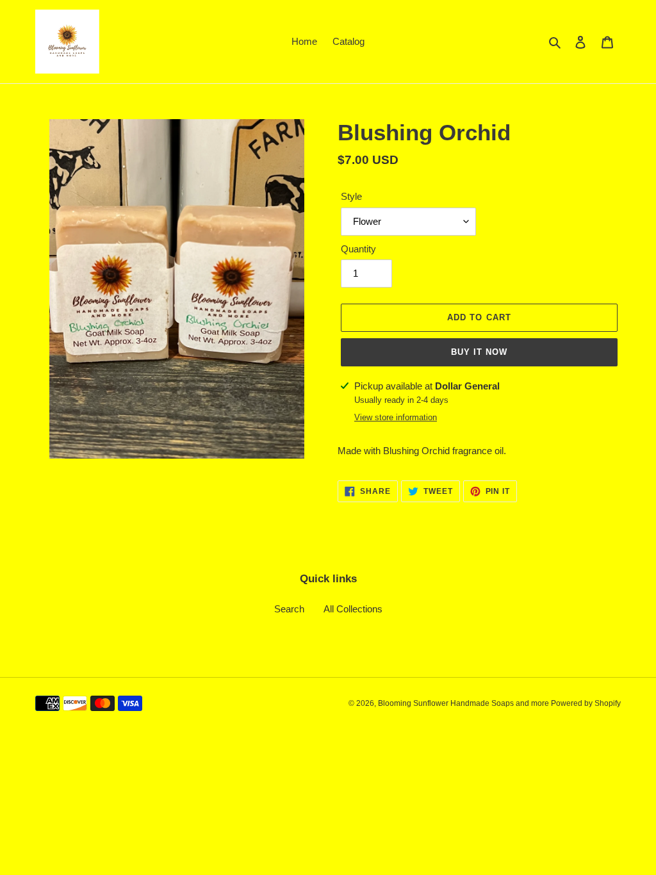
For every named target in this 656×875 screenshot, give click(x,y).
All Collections (353, 608)
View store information (395, 417)
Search (289, 608)
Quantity (358, 248)
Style (351, 196)
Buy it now (479, 352)
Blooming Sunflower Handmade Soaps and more (464, 703)
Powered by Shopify (586, 703)
